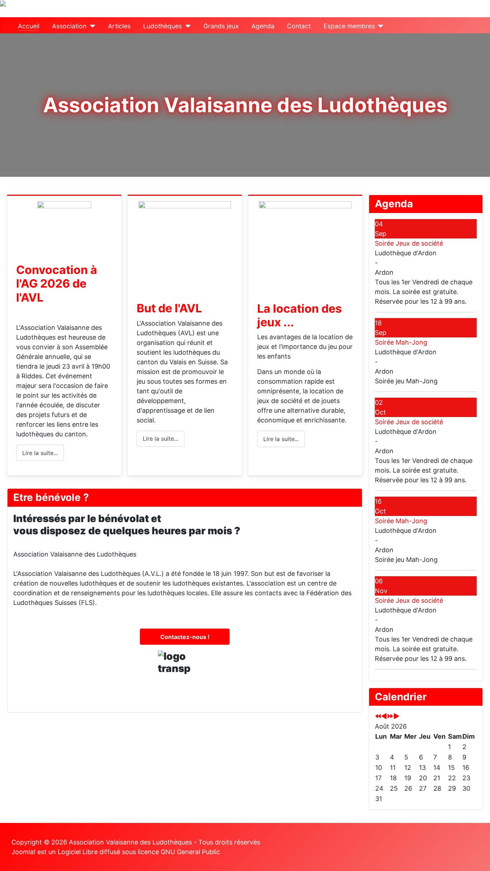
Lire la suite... (40, 452)
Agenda (262, 26)
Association (69, 26)
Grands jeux (221, 26)
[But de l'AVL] (184, 243)
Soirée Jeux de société (409, 243)
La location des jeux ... (299, 315)
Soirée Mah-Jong (401, 342)
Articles (119, 26)
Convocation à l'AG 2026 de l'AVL (56, 283)
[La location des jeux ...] (305, 243)
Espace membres (349, 26)
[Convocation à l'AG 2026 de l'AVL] (64, 224)
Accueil (28, 26)
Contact (299, 26)
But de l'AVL (169, 308)
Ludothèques (162, 26)
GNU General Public (190, 852)
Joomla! (23, 852)
